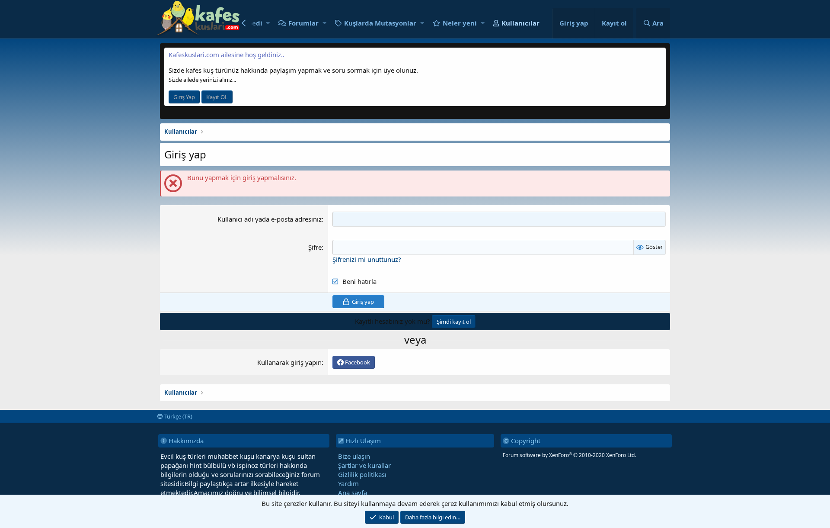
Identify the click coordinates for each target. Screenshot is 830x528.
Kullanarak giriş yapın (289, 362)
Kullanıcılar (520, 23)
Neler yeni (460, 23)
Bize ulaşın (354, 456)
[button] (268, 23)
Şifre (315, 247)
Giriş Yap (184, 97)
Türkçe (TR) (177, 416)
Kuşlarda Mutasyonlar (380, 23)
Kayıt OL (217, 97)
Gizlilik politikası (362, 474)
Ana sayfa (352, 492)
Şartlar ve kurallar (364, 465)
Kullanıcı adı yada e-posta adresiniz (269, 219)
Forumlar (303, 23)
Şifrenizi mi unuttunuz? (366, 259)
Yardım (348, 483)
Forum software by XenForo (569, 455)
